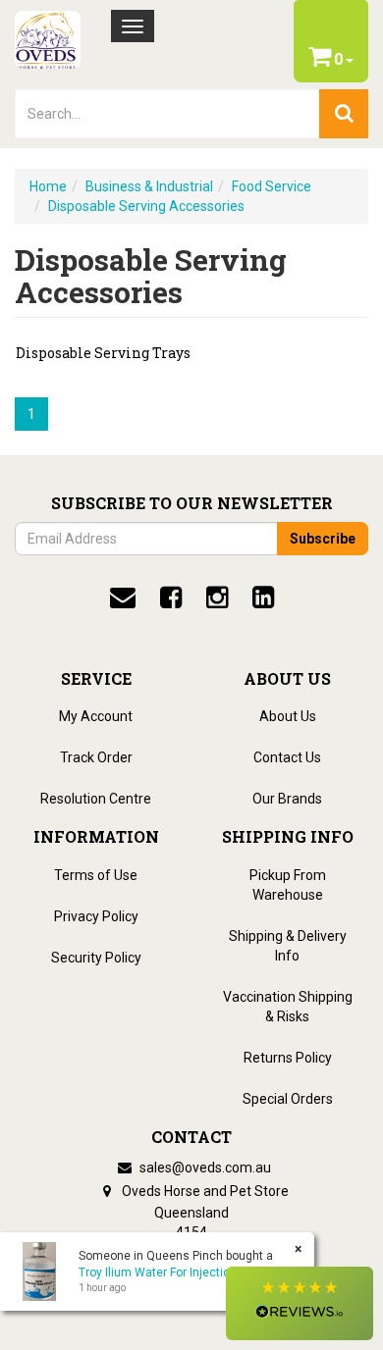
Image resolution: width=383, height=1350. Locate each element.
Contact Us (287, 757)
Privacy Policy (96, 916)
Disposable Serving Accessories (146, 206)
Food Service (271, 186)
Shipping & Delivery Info (288, 945)
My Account (96, 716)
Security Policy (96, 957)
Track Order (96, 757)
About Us (287, 716)
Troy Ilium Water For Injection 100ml (176, 1272)
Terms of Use (95, 875)
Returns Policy (288, 1057)
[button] (299, 1303)
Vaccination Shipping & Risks (288, 1006)
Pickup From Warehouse (287, 885)
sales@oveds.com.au (204, 1167)
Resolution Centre (95, 798)
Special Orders (288, 1099)
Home (48, 186)
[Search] (343, 113)
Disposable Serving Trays (103, 352)
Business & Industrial (149, 186)
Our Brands (287, 798)
